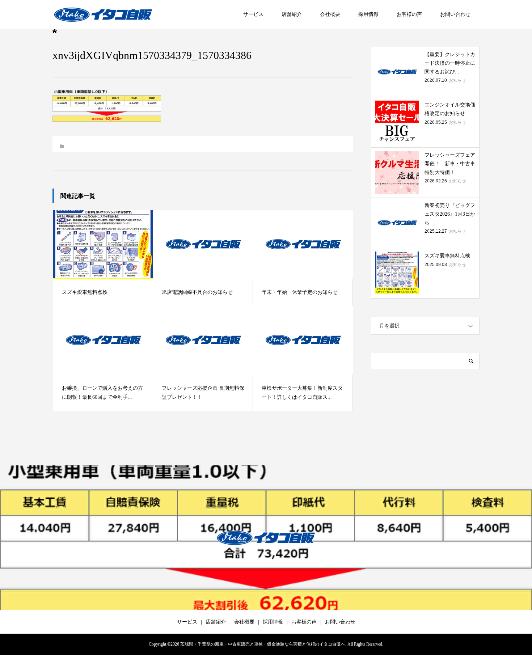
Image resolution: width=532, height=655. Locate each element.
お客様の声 (409, 14)
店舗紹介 (292, 14)
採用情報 (368, 14)
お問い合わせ (455, 14)
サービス (253, 14)
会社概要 (330, 14)
